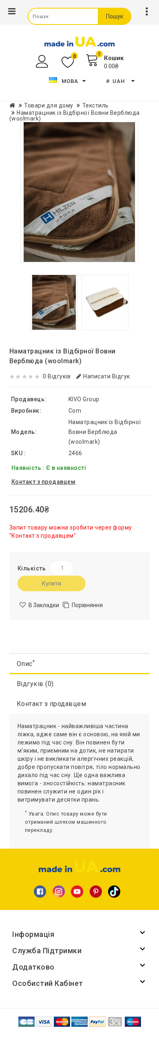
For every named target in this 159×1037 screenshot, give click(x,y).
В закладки (44, 605)
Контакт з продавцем (51, 704)
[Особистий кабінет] (43, 61)
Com (75, 410)
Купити (51, 583)
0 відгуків (57, 376)
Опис (26, 663)
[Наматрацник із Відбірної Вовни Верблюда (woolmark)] (79, 192)
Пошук (114, 16)
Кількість (32, 568)
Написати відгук (106, 376)
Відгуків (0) (35, 684)
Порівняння (87, 605)
